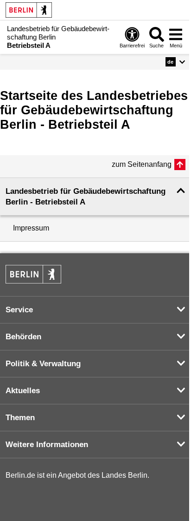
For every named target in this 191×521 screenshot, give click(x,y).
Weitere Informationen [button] (47, 444)
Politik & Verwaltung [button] (43, 363)
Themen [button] (20, 417)
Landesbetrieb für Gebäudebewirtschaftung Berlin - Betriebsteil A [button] (86, 196)
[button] (175, 61)
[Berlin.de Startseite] (29, 10)
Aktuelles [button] (23, 390)
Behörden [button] (23, 336)
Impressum (31, 228)
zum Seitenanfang (142, 164)
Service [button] (19, 309)
